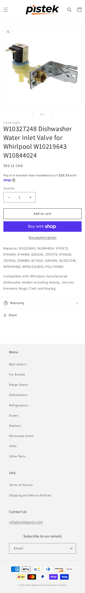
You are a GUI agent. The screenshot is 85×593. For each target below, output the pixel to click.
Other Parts (17, 456)
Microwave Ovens (21, 436)
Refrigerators (18, 405)
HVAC (13, 446)
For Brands (17, 374)
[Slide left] (33, 114)
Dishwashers (18, 395)
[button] (6, 10)
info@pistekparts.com (26, 522)
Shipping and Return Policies (30, 495)
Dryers (14, 415)
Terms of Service (21, 485)
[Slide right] (53, 114)
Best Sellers (17, 364)
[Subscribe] (71, 548)
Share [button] (13, 315)
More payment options (42, 237)
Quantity (9, 188)
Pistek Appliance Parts (36, 585)
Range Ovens (18, 385)
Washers (15, 426)
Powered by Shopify (57, 585)
